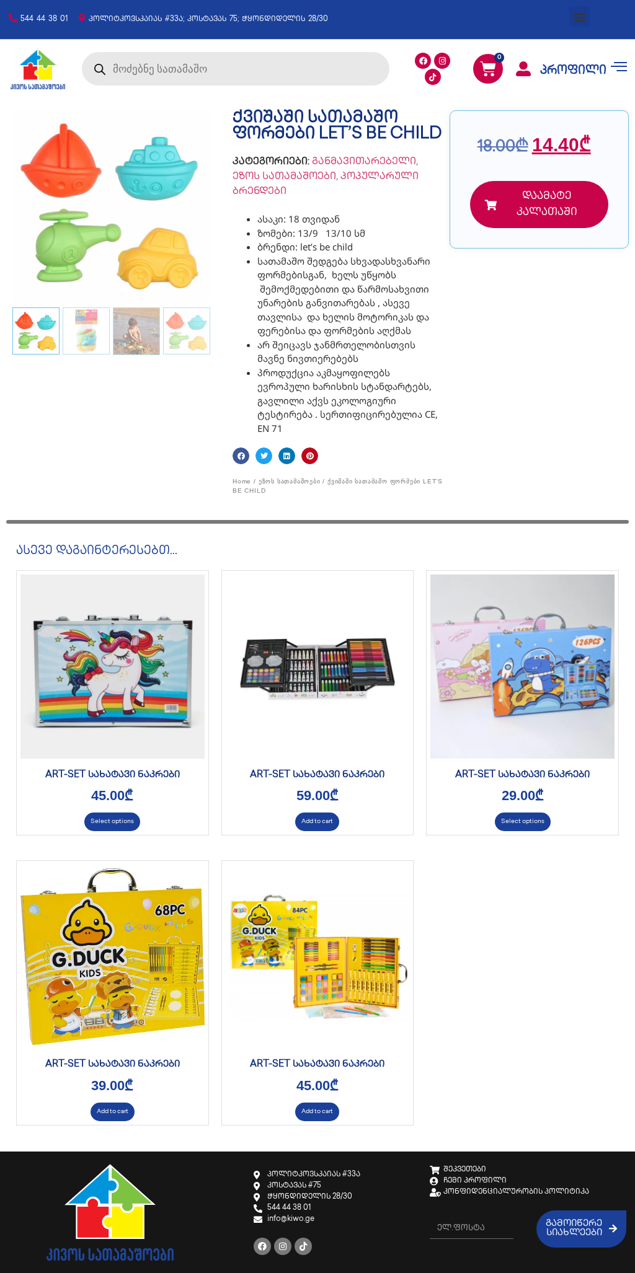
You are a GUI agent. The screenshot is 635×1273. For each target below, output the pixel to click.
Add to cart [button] (317, 821)
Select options (112, 821)
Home (242, 481)
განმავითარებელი (364, 162)
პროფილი (573, 71)
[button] (579, 16)
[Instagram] (442, 61)
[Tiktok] (433, 77)
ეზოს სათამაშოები (284, 177)
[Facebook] (423, 61)
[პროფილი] (523, 68)
